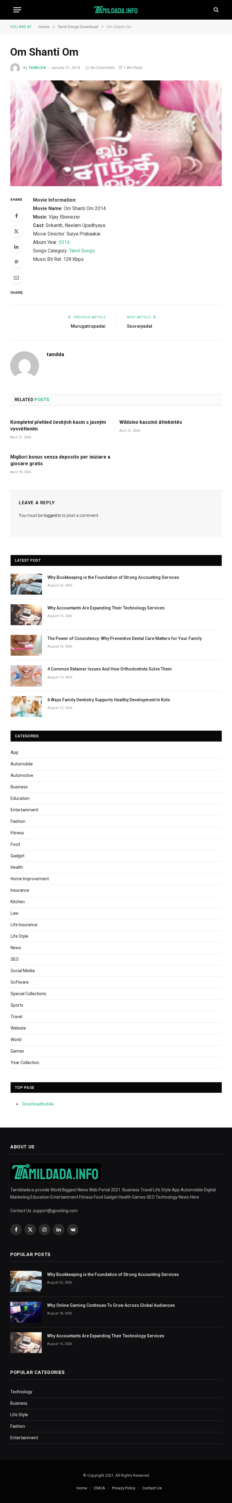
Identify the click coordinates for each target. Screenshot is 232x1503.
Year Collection (25, 1062)
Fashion (18, 821)
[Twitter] (16, 231)
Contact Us (152, 1488)
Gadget (17, 855)
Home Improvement (30, 878)
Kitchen (18, 901)
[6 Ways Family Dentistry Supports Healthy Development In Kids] (26, 706)
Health (17, 867)
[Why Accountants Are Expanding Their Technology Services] (26, 614)
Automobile (22, 763)
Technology (21, 1391)
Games (17, 1051)
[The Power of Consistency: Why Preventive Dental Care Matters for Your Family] (26, 645)
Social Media (23, 970)
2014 (64, 242)
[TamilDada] (116, 9)
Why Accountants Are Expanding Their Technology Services (106, 607)
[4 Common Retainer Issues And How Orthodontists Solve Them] (26, 675)
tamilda (37, 68)
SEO (15, 959)
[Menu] (17, 10)
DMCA (99, 1488)
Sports (17, 1005)
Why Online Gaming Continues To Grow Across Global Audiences (111, 1305)
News (16, 947)
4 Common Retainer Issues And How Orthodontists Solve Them (109, 669)
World (16, 1039)
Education (20, 798)
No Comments (103, 68)
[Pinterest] (16, 262)
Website (18, 1028)
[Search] (215, 10)
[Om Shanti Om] (116, 133)
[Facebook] (16, 216)
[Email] (16, 277)
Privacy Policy (123, 1488)
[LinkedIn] (16, 247)
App (14, 752)
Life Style (19, 936)
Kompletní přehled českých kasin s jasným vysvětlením (58, 425)
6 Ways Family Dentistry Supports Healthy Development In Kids (108, 699)
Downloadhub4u (38, 1104)
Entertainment (24, 809)
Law (14, 913)
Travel (16, 1016)
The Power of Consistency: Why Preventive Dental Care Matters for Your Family (124, 638)
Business (19, 786)
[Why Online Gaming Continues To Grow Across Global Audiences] (26, 1312)
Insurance (20, 890)
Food (15, 844)
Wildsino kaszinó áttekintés (150, 422)
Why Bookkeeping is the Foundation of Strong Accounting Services (113, 577)
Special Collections (28, 993)
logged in (52, 515)
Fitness (17, 832)
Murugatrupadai (88, 326)
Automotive (22, 775)
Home (81, 1488)
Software (20, 982)
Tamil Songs (82, 251)
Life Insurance (24, 924)
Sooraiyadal (139, 326)
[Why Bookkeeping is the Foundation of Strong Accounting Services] (26, 584)
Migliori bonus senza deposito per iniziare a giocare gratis (60, 460)
